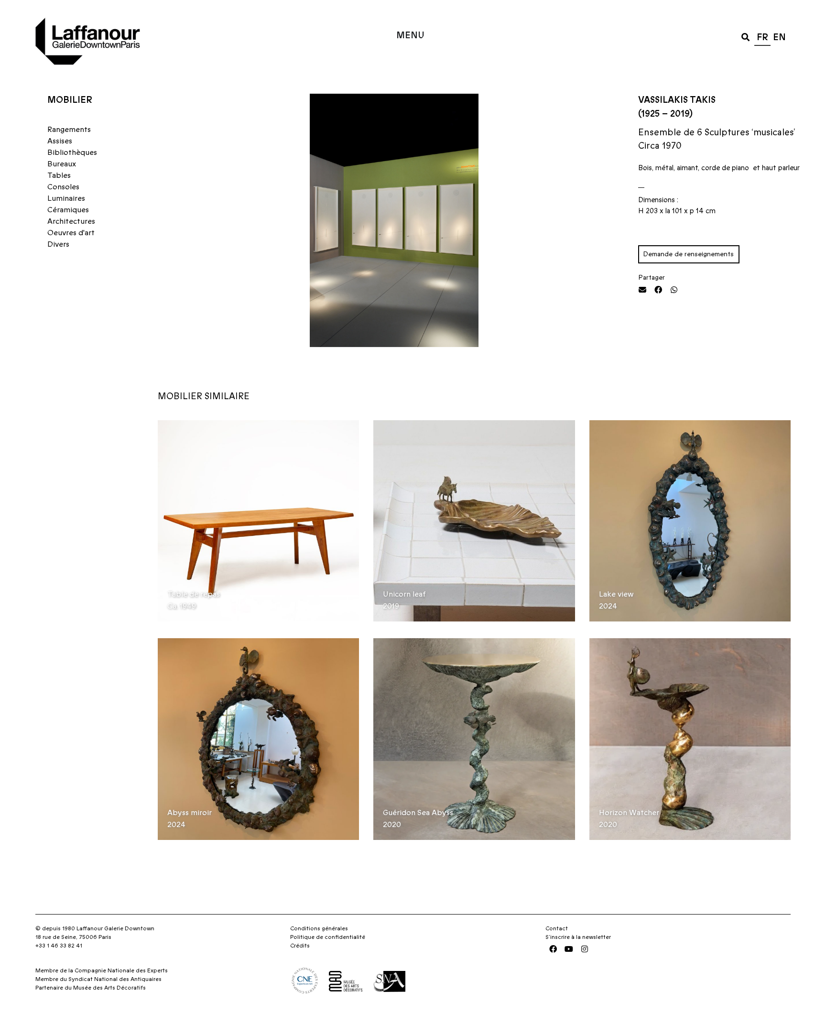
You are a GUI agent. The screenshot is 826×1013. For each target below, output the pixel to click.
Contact (556, 928)
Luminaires (66, 198)
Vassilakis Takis (677, 100)
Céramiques (68, 210)
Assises (59, 141)
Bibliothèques (72, 152)
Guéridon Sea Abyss (418, 813)
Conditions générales (319, 928)
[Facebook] (553, 949)
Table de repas (193, 594)
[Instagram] (584, 949)
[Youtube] (568, 949)
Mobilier (69, 100)
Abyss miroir (189, 813)
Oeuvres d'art (71, 233)
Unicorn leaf (404, 594)
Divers (58, 244)
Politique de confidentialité (327, 937)
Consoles (63, 187)
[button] (745, 37)
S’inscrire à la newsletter (578, 937)
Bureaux (61, 164)
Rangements (69, 129)
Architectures (71, 221)
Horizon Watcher (629, 813)
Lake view (616, 594)
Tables (59, 175)
